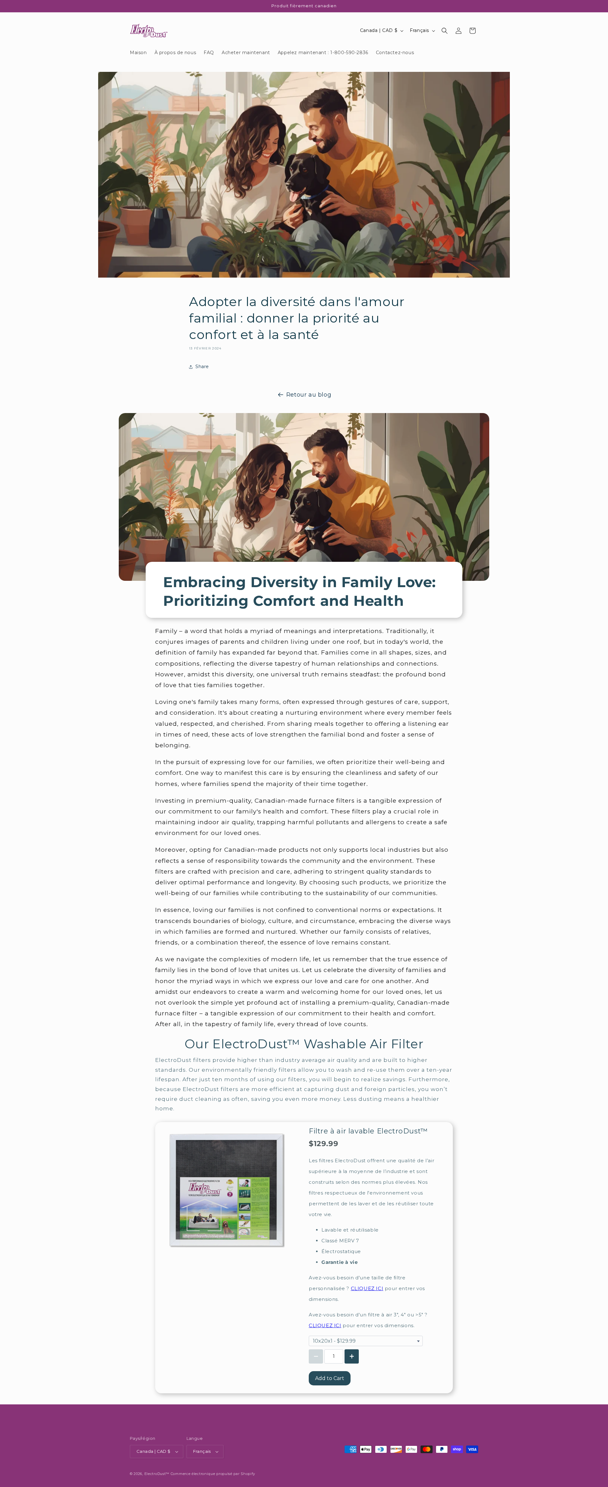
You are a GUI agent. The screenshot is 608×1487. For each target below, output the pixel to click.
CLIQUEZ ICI (367, 1288)
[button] (445, 31)
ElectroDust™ (156, 1473)
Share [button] (202, 366)
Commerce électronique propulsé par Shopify (213, 1473)
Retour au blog (308, 394)
